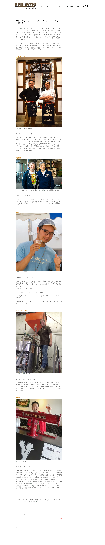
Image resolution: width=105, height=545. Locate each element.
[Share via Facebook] (17, 514)
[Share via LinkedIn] (24, 514)
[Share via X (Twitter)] (20, 514)
